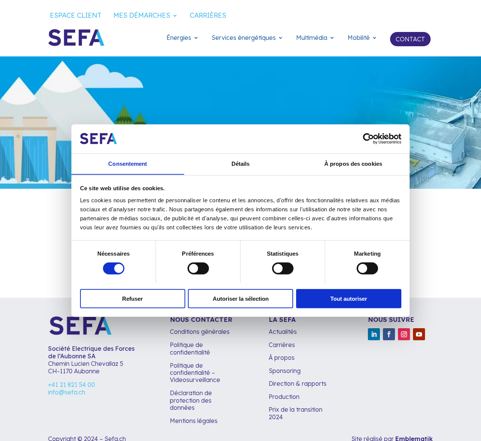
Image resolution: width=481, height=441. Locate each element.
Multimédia (311, 38)
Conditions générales (200, 331)
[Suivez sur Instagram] (404, 334)
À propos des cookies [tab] (353, 163)
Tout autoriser (348, 298)
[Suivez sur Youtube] (419, 334)
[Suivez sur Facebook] (389, 334)
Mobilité (359, 38)
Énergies (178, 38)
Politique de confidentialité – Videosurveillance (195, 372)
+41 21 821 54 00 (71, 384)
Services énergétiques (244, 38)
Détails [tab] (240, 163)
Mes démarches (141, 16)
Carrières (208, 16)
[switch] (198, 268)
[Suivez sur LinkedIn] (374, 334)
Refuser (132, 298)
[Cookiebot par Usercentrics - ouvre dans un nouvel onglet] (368, 138)
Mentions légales (194, 420)
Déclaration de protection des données (191, 400)
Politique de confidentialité (190, 348)
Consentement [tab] (127, 163)
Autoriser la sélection (241, 298)
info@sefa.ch (66, 392)
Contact (410, 39)
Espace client (75, 16)
